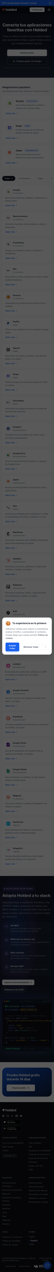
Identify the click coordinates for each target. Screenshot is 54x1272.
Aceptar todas (12, 646)
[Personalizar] (45, 647)
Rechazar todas (31, 647)
